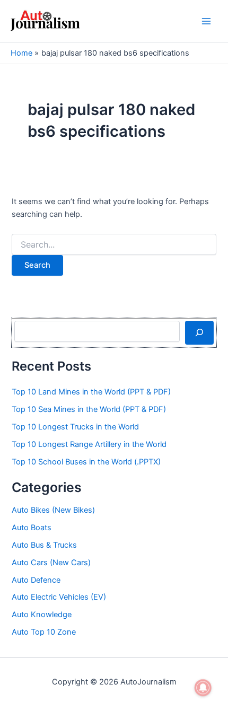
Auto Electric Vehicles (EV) (59, 597)
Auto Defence (36, 580)
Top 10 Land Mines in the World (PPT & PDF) (91, 392)
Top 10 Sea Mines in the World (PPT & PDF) (89, 409)
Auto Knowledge (42, 614)
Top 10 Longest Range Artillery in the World (89, 444)
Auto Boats (31, 527)
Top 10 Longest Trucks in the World (75, 427)
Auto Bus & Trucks (44, 545)
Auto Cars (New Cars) (51, 562)
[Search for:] (114, 244)
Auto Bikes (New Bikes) (53, 510)
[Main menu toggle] (206, 21)
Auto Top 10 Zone (44, 632)
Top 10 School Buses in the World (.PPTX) (86, 462)
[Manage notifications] (203, 687)
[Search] (199, 332)
